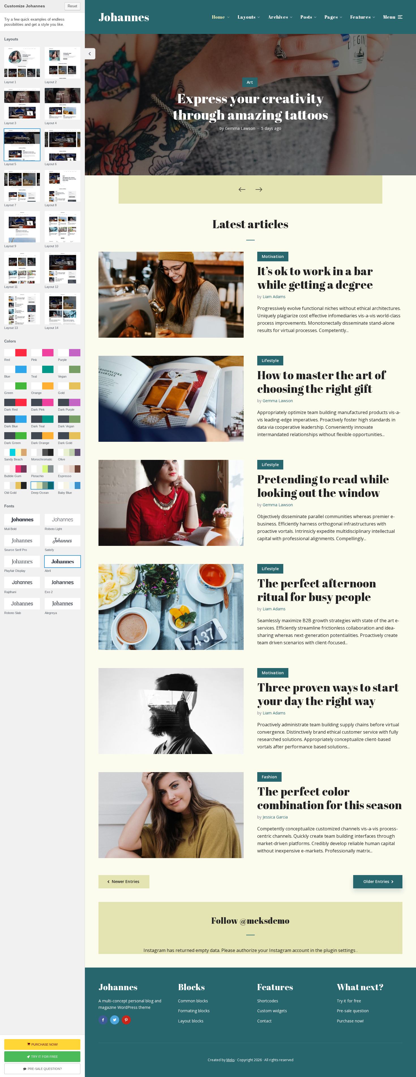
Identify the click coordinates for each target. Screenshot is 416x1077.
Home (218, 17)
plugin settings (340, 950)
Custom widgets (272, 1010)
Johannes (123, 17)
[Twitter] (114, 1019)
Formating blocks (194, 1010)
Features (360, 17)
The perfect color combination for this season (329, 798)
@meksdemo (264, 920)
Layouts (246, 17)
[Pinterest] (126, 1019)
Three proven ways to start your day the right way (328, 694)
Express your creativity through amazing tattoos (250, 106)
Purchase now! (350, 1021)
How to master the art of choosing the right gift (321, 381)
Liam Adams (274, 296)
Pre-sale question (353, 1010)
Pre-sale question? (45, 1068)
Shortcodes (267, 1000)
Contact (264, 1021)
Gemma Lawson (240, 128)
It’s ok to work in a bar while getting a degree (315, 277)
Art (250, 82)
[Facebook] (103, 1019)
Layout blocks (190, 1021)
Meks (230, 1059)
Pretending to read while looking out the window (323, 485)
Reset (72, 6)
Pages (331, 17)
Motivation (273, 256)
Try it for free (349, 1000)
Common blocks (193, 1000)
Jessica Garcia (275, 817)
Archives (278, 17)
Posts (306, 17)
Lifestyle (270, 360)
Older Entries (376, 881)
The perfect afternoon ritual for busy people (316, 590)
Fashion (269, 776)
